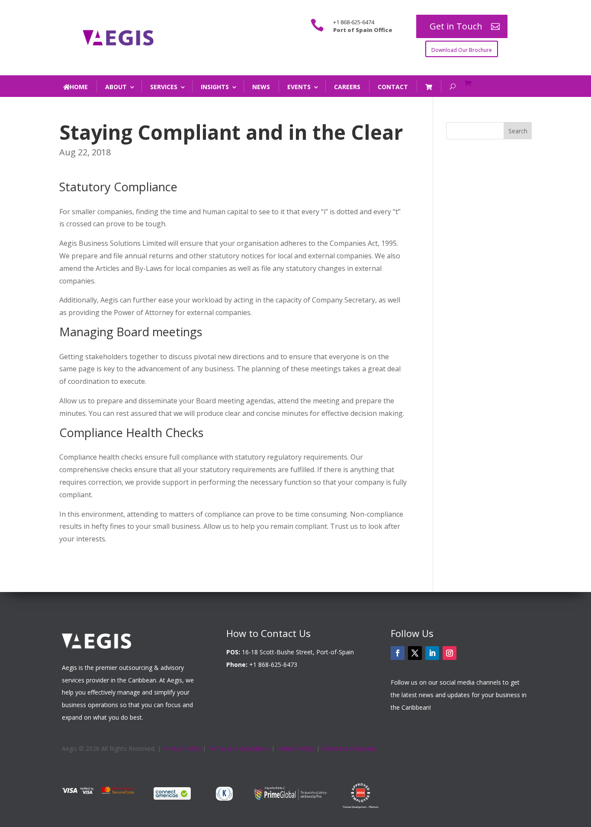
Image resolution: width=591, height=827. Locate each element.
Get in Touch (456, 26)
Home (79, 87)
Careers (347, 87)
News (261, 87)
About (116, 87)
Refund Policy (295, 748)
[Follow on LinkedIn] (432, 653)
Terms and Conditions (239, 748)
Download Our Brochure (461, 50)
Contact (393, 87)
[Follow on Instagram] (449, 653)
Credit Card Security (348, 748)
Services (163, 87)
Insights (215, 87)
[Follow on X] (415, 653)
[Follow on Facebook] (398, 653)
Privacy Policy (182, 748)
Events (299, 87)
